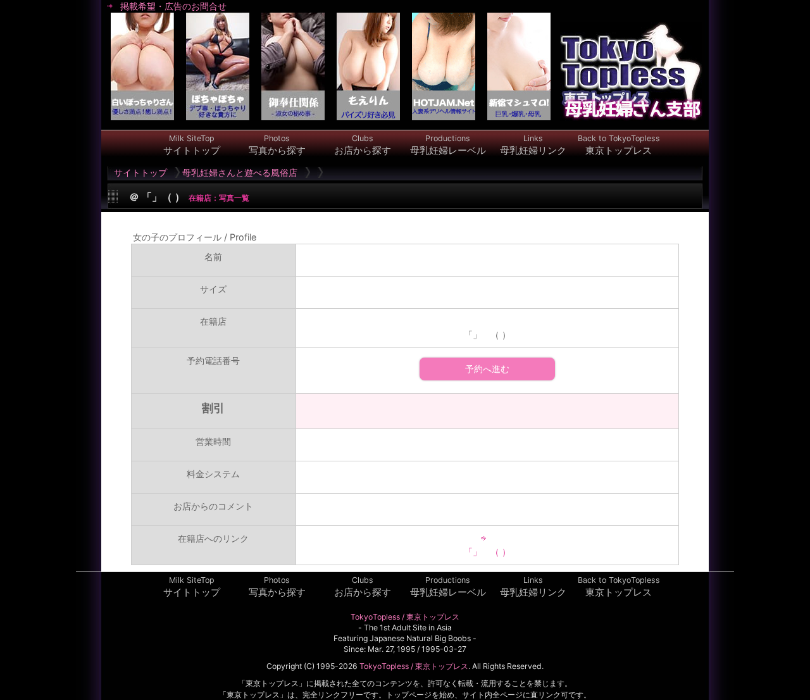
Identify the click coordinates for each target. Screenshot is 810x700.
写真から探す (277, 145)
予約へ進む (487, 368)
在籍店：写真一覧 (218, 198)
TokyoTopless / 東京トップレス (405, 617)
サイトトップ (191, 145)
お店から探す (362, 145)
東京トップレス (619, 145)
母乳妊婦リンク (533, 145)
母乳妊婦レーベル (448, 145)
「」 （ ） (487, 551)
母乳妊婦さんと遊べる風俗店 (239, 172)
